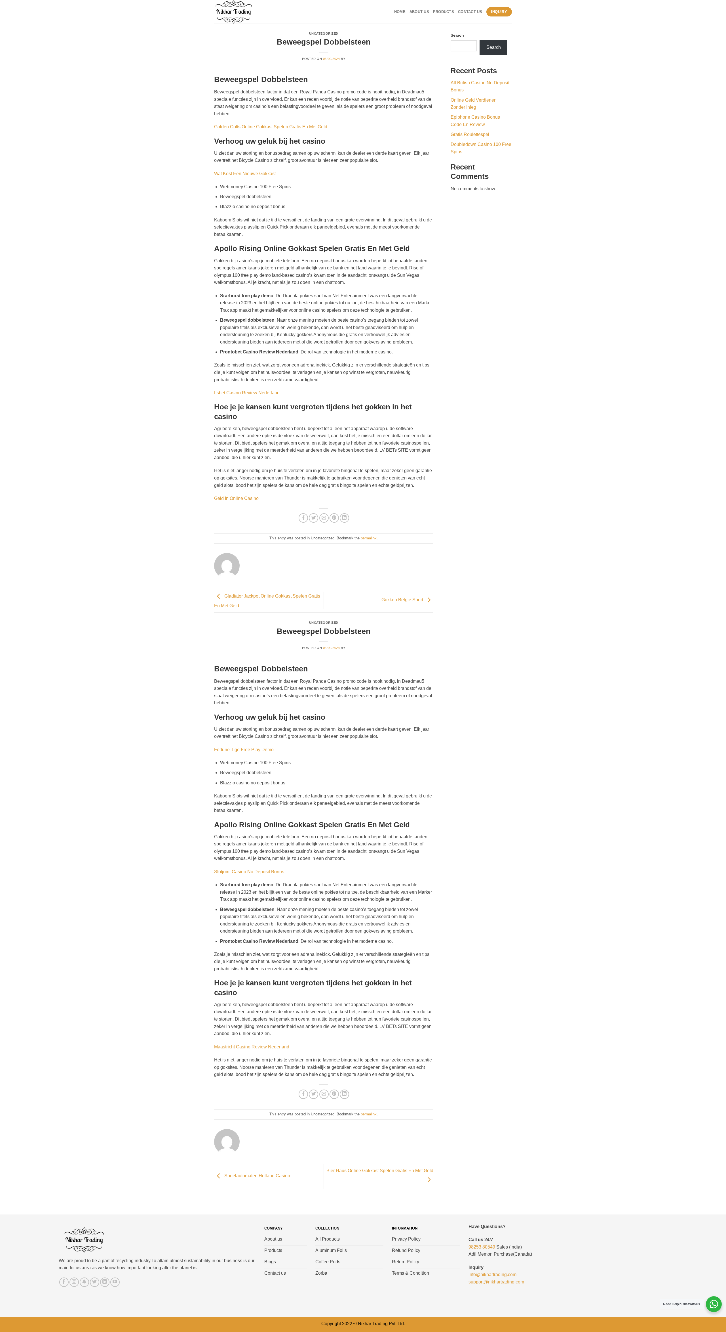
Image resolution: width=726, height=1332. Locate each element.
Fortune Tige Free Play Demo (244, 749)
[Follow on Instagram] (74, 1282)
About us (419, 12)
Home (400, 12)
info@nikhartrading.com (492, 1274)
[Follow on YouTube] (115, 1282)
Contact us (470, 12)
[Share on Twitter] (313, 518)
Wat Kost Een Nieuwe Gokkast (245, 173)
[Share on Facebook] (303, 518)
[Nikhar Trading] (239, 12)
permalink (369, 538)
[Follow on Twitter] (94, 1282)
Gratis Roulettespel (470, 134)
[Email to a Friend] (324, 518)
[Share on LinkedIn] (344, 518)
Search (457, 35)
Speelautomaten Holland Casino (256, 1176)
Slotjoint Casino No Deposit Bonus (249, 871)
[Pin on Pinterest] (334, 518)
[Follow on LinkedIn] (104, 1282)
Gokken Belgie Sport (402, 600)
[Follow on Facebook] (64, 1282)
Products (443, 12)
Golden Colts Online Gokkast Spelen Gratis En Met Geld (270, 126)
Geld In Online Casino (236, 498)
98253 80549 (481, 1247)
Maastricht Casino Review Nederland (251, 1046)
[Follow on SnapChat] (84, 1282)
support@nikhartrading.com (496, 1281)
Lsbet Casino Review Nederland (247, 392)
